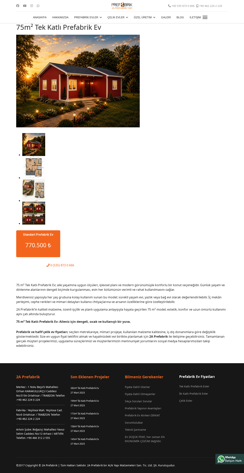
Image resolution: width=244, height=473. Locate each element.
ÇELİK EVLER (116, 17)
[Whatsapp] (38, 6)
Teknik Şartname (135, 429)
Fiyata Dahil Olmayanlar (140, 394)
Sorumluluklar (134, 422)
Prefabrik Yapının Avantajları (143, 408)
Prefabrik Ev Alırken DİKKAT (142, 415)
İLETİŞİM (195, 17)
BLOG (180, 17)
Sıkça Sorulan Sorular (138, 401)
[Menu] (205, 17)
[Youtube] (24, 6)
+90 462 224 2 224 (210, 6)
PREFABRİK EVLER (86, 17)
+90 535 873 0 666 (183, 6)
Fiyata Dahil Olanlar (137, 387)
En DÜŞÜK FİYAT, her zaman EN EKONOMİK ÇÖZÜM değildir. (145, 439)
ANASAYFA (40, 17)
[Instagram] (31, 6)
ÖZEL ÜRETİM (143, 17)
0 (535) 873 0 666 (62, 265)
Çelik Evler (185, 400)
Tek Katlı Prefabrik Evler (194, 386)
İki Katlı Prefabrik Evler (193, 393)
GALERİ (166, 17)
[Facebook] (17, 6)
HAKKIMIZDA (60, 17)
